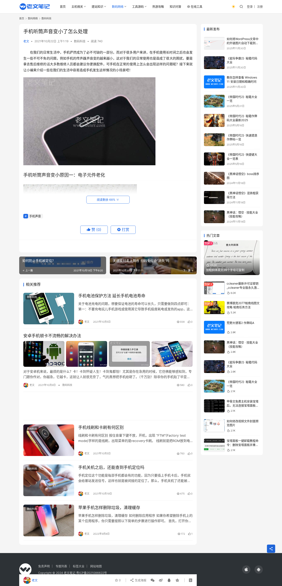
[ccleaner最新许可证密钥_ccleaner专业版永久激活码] (214, 287)
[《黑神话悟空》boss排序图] (214, 178)
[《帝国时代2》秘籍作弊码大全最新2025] (214, 120)
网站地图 (96, 566)
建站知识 (97, 6)
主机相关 (77, 6)
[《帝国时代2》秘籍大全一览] (214, 101)
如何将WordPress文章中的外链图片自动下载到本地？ (242, 43)
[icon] (246, 569)
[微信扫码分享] (152, 580)
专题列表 (61, 566)
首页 (63, 6)
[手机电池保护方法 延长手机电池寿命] (48, 309)
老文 (26, 41)
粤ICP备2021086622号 (91, 572)
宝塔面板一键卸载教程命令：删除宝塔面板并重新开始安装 (242, 444)
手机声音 (35, 216)
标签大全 (78, 566)
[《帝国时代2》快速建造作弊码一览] (214, 139)
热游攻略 (158, 6)
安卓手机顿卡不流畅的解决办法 (52, 335)
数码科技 (79, 41)
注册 (260, 6)
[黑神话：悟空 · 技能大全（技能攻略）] (214, 216)
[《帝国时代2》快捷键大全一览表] (214, 158)
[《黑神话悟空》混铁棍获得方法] (214, 197)
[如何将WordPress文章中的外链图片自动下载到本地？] (214, 43)
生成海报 (140, 580)
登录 (250, 6)
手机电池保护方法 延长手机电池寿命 (111, 295)
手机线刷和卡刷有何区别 (101, 427)
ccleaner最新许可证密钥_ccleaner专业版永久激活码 (243, 287)
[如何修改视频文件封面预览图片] (214, 425)
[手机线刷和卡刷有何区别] (48, 440)
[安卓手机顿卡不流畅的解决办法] (108, 354)
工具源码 (138, 6)
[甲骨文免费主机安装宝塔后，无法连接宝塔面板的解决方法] (214, 405)
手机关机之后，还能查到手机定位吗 (111, 467)
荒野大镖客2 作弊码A (240, 323)
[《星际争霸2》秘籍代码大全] (214, 62)
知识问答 (175, 6)
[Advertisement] (108, 406)
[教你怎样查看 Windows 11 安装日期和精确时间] (214, 81)
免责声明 (44, 566)
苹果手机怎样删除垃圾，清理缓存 (109, 507)
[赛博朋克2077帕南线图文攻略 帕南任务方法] (214, 307)
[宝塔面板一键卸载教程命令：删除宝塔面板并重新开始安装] (214, 445)
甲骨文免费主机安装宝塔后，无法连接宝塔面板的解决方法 (242, 405)
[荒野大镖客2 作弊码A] (214, 327)
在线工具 (196, 6)
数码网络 (117, 6)
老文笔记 (69, 572)
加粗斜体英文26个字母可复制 (225, 270)
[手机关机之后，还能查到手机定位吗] (48, 480)
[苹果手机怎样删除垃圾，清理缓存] (48, 520)
